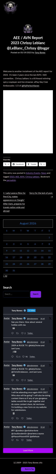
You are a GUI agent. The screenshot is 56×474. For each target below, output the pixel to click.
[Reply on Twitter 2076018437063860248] (13, 419)
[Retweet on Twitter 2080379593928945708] (18, 381)
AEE (17, 177)
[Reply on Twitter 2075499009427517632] (13, 440)
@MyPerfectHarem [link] (30, 86)
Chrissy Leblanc (32, 177)
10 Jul (43, 427)
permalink (11, 180)
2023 (12, 177)
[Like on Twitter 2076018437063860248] (23, 419)
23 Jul (43, 342)
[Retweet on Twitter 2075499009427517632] (18, 440)
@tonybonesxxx (32, 318)
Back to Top (29, 469)
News (43, 173)
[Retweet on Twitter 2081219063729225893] (18, 334)
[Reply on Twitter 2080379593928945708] (13, 381)
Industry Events (33, 173)
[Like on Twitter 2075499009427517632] (23, 440)
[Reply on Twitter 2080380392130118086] (13, 357)
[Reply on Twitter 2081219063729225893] (13, 334)
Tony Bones (40, 53)
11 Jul (43, 389)
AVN (22, 177)
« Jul (5, 276)
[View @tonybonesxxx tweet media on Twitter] (13, 328)
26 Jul (43, 318)
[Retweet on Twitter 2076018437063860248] (18, 419)
